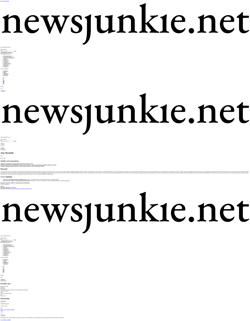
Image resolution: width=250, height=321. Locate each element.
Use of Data (3, 319)
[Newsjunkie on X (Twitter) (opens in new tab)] (3, 79)
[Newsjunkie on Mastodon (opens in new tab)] (3, 82)
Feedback (3, 91)
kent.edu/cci (6, 184)
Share (3, 148)
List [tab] (5, 301)
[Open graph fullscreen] (1, 308)
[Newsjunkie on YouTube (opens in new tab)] (3, 84)
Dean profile (13, 187)
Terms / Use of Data (5, 309)
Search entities (3, 49)
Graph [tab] (2, 301)
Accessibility (11, 309)
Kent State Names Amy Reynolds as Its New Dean (20, 188)
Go (15, 51)
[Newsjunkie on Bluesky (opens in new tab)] (3, 81)
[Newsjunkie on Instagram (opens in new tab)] (3, 77)
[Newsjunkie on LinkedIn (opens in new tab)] (3, 80)
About (2, 86)
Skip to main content (5, 1)
